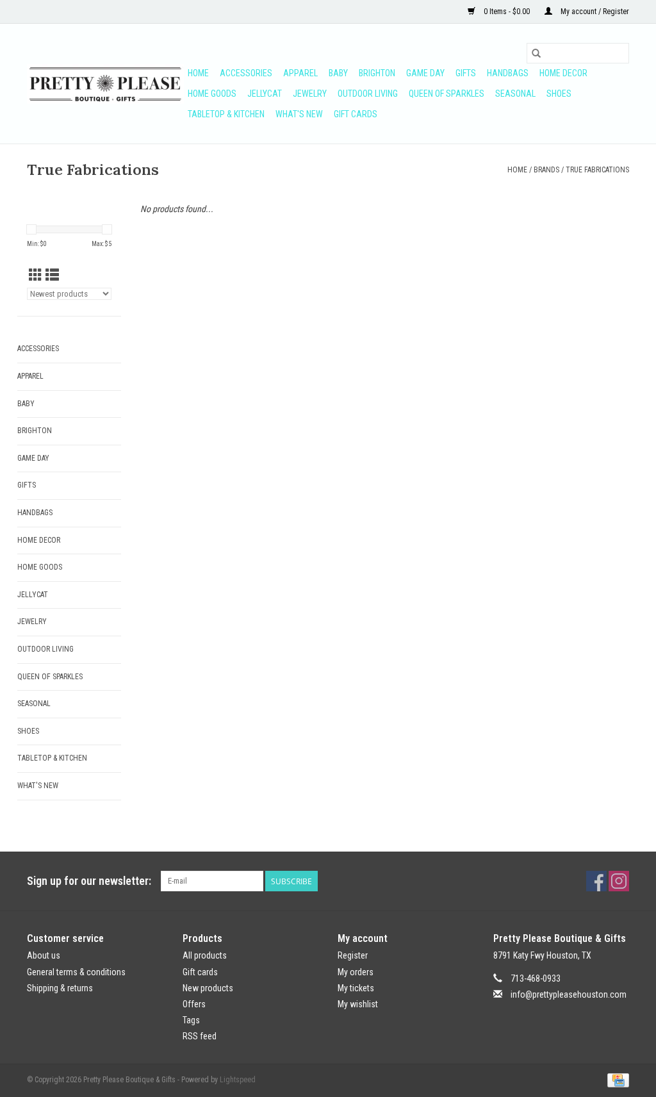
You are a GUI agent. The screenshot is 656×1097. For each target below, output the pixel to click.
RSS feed (200, 1036)
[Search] (536, 53)
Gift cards (355, 114)
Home (198, 73)
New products (208, 988)
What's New (299, 114)
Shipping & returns (60, 988)
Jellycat (264, 93)
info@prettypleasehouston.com (569, 994)
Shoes (558, 93)
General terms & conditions (76, 972)
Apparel (300, 73)
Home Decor (563, 73)
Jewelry (310, 93)
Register (353, 955)
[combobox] (578, 53)
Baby (338, 73)
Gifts (465, 73)
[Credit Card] (616, 1080)
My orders (355, 972)
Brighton (377, 73)
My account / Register (594, 11)
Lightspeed (238, 1079)
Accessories (246, 73)
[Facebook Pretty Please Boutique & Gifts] (596, 881)
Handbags (508, 73)
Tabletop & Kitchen (226, 114)
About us (43, 955)
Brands (546, 169)
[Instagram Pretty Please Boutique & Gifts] (619, 881)
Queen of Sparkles (446, 93)
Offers (194, 1004)
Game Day (425, 73)
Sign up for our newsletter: (89, 880)
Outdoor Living (368, 93)
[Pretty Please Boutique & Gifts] (105, 84)
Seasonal (515, 93)
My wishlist (358, 1004)
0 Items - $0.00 (507, 11)
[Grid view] (35, 275)
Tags (191, 1020)
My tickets (356, 988)
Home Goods (212, 93)
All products (205, 955)
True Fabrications (597, 169)
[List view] (52, 275)
